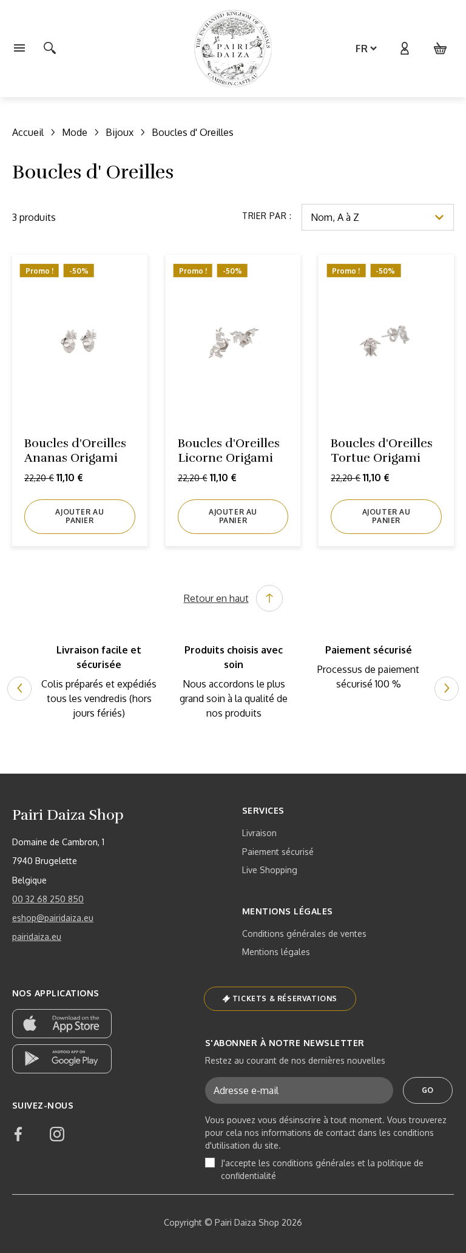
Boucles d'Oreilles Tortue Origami (382, 450)
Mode (74, 132)
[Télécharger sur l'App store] (62, 1023)
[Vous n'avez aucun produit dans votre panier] (440, 48)
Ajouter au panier (79, 516)
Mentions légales (276, 952)
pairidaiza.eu (36, 936)
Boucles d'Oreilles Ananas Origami (75, 450)
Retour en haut (216, 598)
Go (428, 1090)
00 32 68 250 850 (48, 899)
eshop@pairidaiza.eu (52, 918)
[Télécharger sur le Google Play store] (62, 1058)
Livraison (259, 833)
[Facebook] (18, 1134)
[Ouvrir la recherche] (49, 48)
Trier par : (267, 216)
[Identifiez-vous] (404, 48)
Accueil (28, 132)
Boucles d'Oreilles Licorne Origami (229, 450)
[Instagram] (57, 1134)
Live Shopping (269, 870)
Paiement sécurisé (278, 851)
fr (362, 48)
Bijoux (119, 132)
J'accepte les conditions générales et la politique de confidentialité (322, 1169)
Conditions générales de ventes (304, 933)
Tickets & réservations (284, 998)
